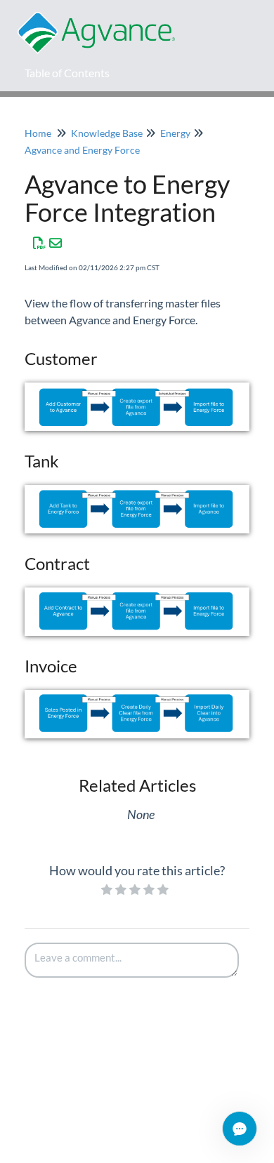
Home (38, 133)
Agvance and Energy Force (82, 150)
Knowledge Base (107, 133)
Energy (175, 133)
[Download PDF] (40, 243)
